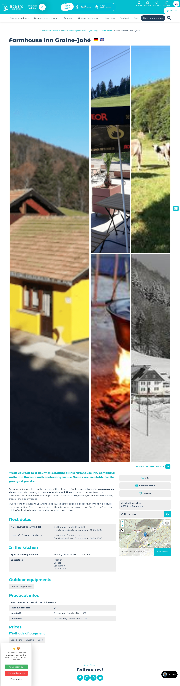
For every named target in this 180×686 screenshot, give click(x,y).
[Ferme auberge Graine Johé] (110, 149)
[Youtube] (100, 678)
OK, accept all (16, 667)
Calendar (68, 18)
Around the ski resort (89, 18)
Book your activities (153, 18)
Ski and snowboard (19, 18)
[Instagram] (87, 678)
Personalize (16, 679)
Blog (136, 18)
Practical (124, 18)
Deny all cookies (16, 673)
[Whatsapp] (93, 678)
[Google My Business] (167, 514)
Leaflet (168, 544)
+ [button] (122, 522)
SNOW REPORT (67, 7)
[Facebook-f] (80, 678)
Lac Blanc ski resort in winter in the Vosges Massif (62, 31)
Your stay (109, 18)
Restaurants (106, 31)
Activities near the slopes (46, 18)
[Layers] (167, 523)
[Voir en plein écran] (122, 530)
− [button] (122, 525)
